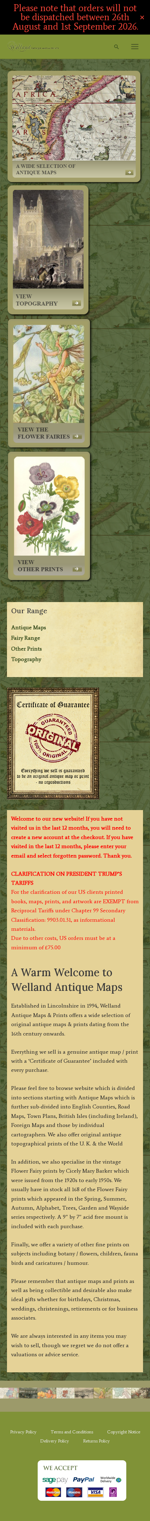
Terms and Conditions (72, 1431)
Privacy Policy (23, 1431)
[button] (116, 47)
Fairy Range (25, 638)
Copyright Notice (123, 1431)
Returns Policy (96, 1441)
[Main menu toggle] (135, 46)
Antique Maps (28, 627)
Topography (26, 659)
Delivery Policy (54, 1441)
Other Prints (26, 648)
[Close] (142, 17)
